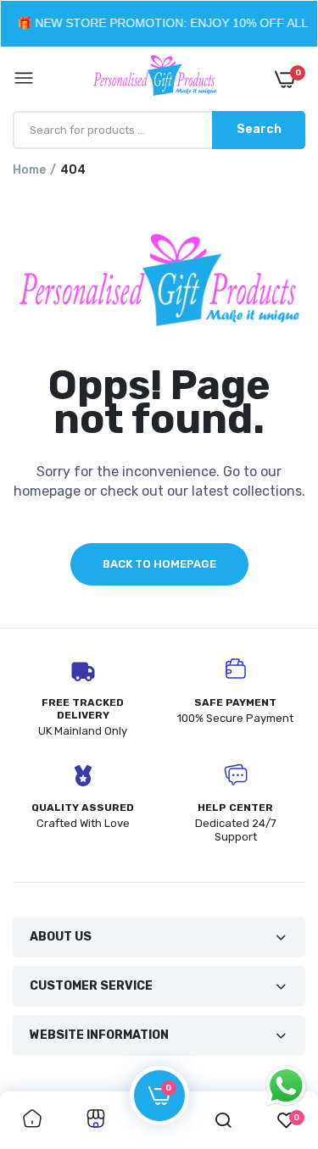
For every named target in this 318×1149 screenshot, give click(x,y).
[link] (32, 1120)
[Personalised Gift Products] (154, 79)
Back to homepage (159, 564)
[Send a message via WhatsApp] (286, 1086)
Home (29, 170)
